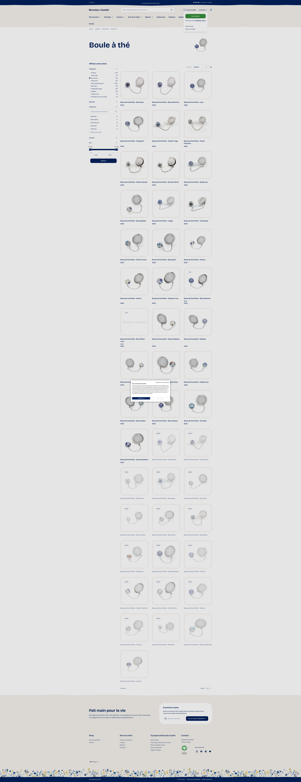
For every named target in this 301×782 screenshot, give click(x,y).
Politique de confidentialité (162, 382)
